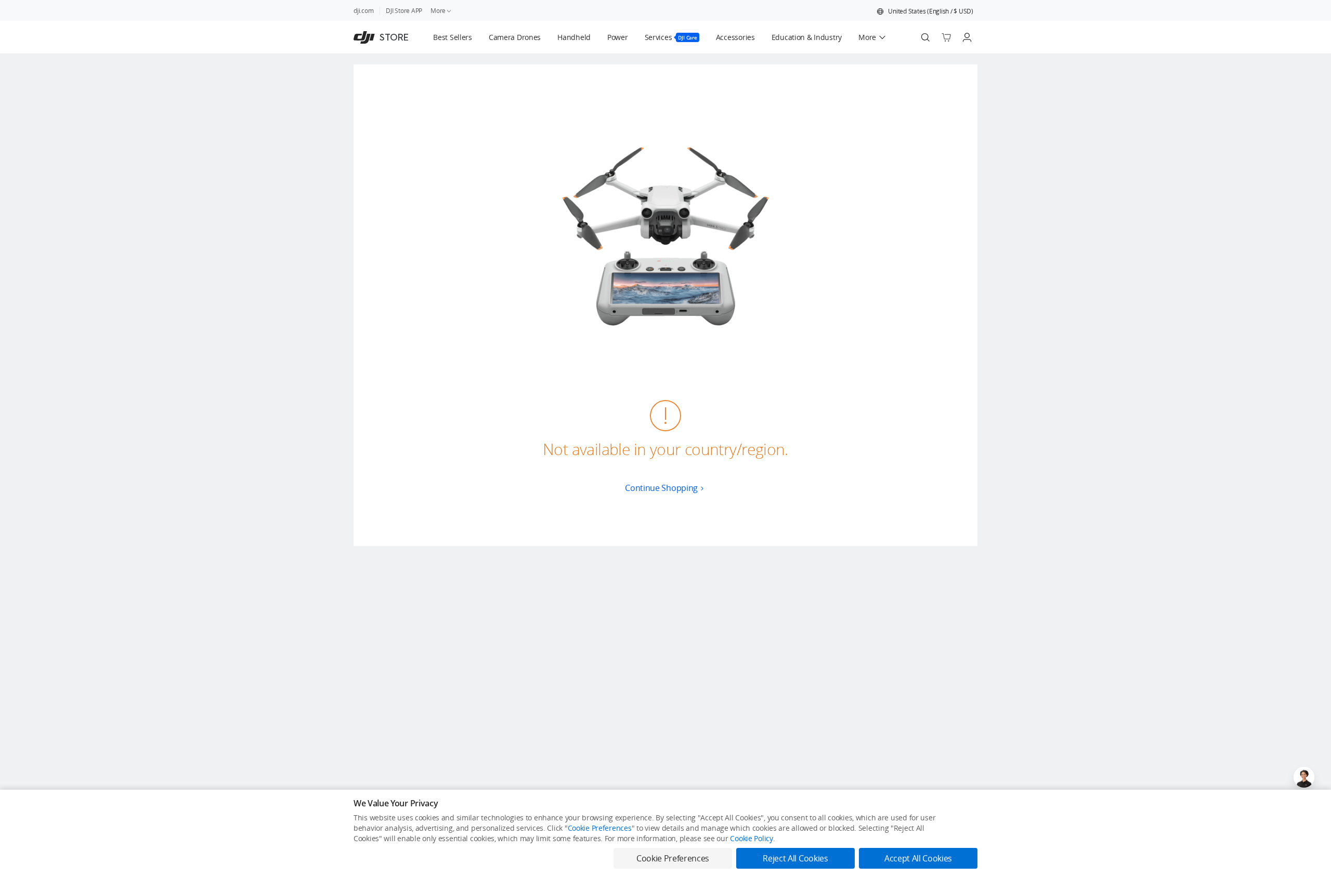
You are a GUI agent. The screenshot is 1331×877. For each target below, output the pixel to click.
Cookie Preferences (600, 828)
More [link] (438, 10)
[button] (924, 11)
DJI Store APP (404, 10)
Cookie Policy (751, 838)
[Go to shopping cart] (946, 37)
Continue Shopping (661, 488)
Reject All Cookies (795, 858)
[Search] (925, 37)
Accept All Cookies (918, 858)
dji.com (363, 10)
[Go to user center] (967, 37)
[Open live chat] (1304, 777)
